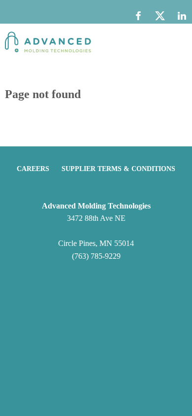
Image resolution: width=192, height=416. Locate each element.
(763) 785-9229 (96, 256)
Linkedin (182, 16)
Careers (33, 169)
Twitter (160, 18)
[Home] (48, 43)
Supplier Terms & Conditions (118, 169)
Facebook (138, 16)
